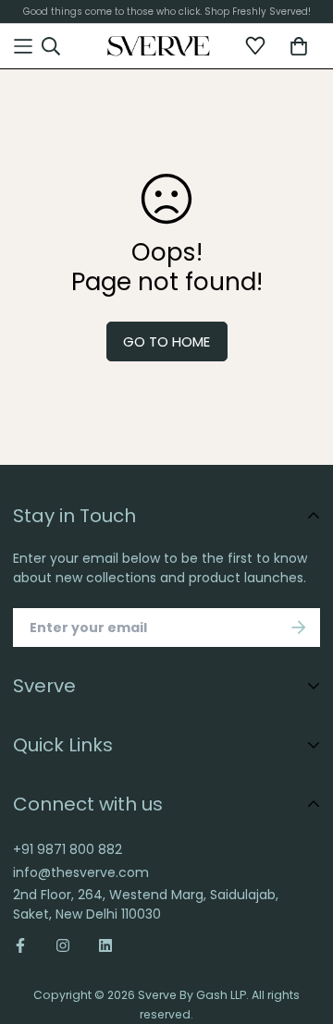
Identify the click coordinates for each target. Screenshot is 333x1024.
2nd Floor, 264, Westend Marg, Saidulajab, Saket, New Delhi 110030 (145, 904)
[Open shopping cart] (299, 46)
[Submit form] (299, 627)
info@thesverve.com (81, 872)
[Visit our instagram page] (63, 945)
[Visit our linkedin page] (105, 945)
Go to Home (166, 341)
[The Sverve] (158, 46)
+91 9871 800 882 (67, 849)
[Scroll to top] (301, 913)
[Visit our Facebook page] (27, 945)
